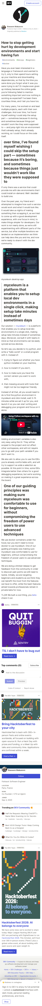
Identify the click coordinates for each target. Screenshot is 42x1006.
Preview (21, 681)
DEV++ (26, 969)
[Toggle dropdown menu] (38, 605)
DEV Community (22, 807)
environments (8, 60)
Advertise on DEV (11, 976)
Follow (21, 776)
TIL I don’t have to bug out (21, 651)
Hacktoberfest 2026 (10, 938)
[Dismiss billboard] (38, 982)
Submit (10, 681)
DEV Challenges (16, 969)
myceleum (21, 326)
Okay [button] (6, 1002)
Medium (23, 31)
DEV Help (29, 973)
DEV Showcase (13, 979)
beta (34, 595)
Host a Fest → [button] (9, 756)
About (23, 979)
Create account (32, 3)
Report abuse (29, 688)
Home (6, 969)
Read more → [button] (9, 656)
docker (5, 63)
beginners (30, 60)
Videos (34, 969)
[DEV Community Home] (9, 3)
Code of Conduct (14, 688)
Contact (30, 979)
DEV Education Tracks (16, 973)
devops (20, 60)
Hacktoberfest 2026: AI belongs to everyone (17, 924)
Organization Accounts (27, 976)
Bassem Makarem (15, 26)
